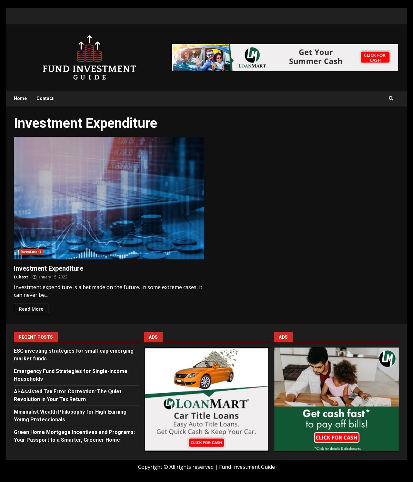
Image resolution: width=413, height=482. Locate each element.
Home (20, 98)
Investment (31, 251)
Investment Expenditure (109, 198)
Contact (45, 98)
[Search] (391, 98)
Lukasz (21, 277)
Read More (31, 309)
